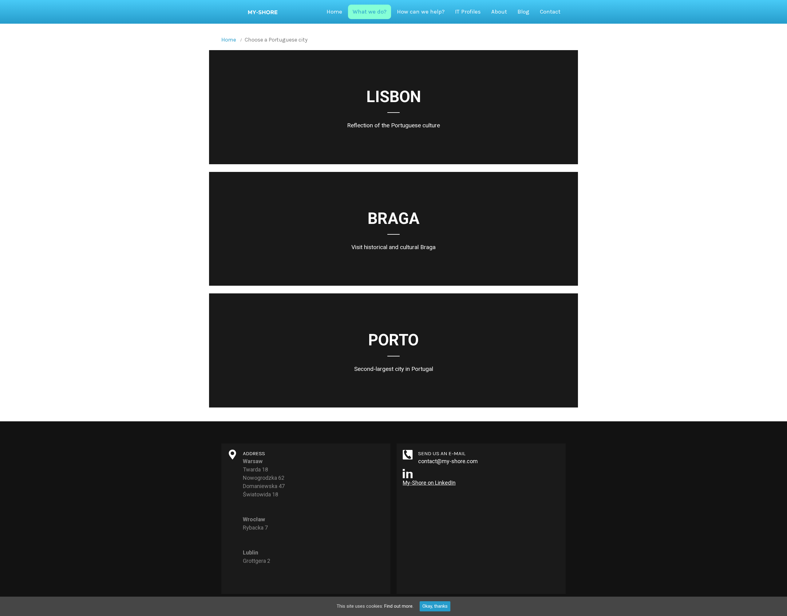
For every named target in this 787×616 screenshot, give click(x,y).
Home (228, 39)
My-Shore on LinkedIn (429, 482)
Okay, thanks (435, 606)
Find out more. (398, 606)
